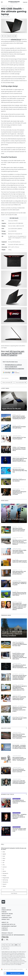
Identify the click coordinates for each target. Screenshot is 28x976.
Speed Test (6, 919)
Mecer (4, 871)
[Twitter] (5, 36)
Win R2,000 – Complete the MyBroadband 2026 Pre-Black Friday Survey (19, 747)
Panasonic (5, 873)
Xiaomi (4, 884)
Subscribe (23, 378)
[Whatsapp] (9, 945)
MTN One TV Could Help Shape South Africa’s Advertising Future (19, 698)
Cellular (15, 478)
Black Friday (16, 744)
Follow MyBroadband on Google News (14, 368)
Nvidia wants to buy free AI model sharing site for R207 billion (19, 594)
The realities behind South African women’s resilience (19, 801)
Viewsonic (5, 882)
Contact (5, 928)
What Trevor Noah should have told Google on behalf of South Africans (20, 460)
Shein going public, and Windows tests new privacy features (19, 573)
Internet (15, 684)
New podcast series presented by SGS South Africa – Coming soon (19, 759)
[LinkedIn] (9, 36)
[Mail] (15, 36)
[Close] (26, 969)
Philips (4, 875)
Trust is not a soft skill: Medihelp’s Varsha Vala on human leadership (19, 782)
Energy (14, 414)
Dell (4, 860)
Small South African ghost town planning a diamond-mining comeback (12, 633)
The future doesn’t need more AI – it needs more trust (19, 830)
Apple (4, 854)
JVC (4, 864)
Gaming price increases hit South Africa (19, 427)
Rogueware (6, 877)
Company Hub (7, 917)
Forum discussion (20, 382)
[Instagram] (19, 945)
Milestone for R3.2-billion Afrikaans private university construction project (19, 709)
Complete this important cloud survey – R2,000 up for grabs (20, 583)
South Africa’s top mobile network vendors (20, 718)
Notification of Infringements (13, 935)
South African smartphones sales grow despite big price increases (19, 492)
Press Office (6, 910)
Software (15, 674)
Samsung (5, 880)
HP (3, 862)
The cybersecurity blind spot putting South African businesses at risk (20, 666)
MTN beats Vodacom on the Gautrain (19, 480)
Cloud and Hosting (18, 537)
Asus (4, 858)
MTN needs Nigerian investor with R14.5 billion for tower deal (20, 644)
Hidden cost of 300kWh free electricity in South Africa (19, 449)
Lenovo (5, 867)
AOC (4, 851)
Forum (4, 911)
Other (4, 886)
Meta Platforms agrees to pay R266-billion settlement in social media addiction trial (20, 688)
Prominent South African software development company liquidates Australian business (20, 677)
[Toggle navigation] (2, 2)
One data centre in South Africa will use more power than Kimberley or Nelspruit (20, 542)
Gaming (14, 425)
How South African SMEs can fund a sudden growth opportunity (19, 552)
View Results (14, 893)
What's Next (6, 915)
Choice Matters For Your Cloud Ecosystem (19, 438)
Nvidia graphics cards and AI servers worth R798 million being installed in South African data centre (20, 656)
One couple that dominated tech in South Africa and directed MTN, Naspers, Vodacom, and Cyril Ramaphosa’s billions (20, 606)
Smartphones (16, 457)
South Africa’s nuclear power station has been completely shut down (19, 417)
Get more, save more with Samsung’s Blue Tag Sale (20, 470)
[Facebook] (3, 945)
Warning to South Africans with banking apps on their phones (19, 530)
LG (3, 869)
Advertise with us (8, 924)
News (4, 908)
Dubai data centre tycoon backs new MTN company (20, 561)
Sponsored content (9, 926)
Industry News (17, 435)
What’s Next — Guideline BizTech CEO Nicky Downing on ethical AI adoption (19, 816)
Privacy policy (7, 933)
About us (5, 922)
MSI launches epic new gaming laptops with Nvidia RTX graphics (12, 353)
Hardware (4, 6)
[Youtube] (16, 945)
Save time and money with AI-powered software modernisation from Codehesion (19, 736)
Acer (4, 856)
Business (15, 601)
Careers (5, 930)
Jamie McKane (6, 16)
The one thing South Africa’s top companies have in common (19, 770)
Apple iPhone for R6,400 (11, 409)
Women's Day (16, 798)
